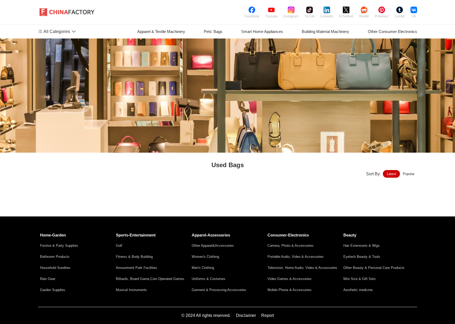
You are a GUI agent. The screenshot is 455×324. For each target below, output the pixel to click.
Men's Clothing (203, 268)
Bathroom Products (55, 257)
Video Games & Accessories (289, 279)
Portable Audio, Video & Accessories (296, 257)
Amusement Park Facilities (136, 268)
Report (267, 315)
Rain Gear (47, 279)
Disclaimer (246, 315)
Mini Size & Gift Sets (359, 279)
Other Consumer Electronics (392, 31)
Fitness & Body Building (134, 257)
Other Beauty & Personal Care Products (373, 268)
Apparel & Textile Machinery (161, 31)
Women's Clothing (205, 257)
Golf (119, 246)
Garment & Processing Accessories (219, 290)
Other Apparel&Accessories (213, 246)
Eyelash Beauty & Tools (361, 257)
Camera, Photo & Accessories (291, 246)
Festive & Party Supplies (59, 246)
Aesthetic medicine (358, 290)
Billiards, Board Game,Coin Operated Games (150, 279)
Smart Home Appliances (262, 31)
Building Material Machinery (325, 31)
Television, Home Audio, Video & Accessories (302, 268)
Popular (408, 174)
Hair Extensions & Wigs (361, 246)
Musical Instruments (131, 290)
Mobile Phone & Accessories (289, 290)
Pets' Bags (213, 31)
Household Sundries (55, 268)
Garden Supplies (52, 290)
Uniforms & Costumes (208, 279)
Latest (391, 174)
